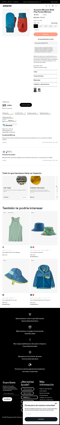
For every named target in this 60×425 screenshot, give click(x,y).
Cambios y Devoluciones (26, 397)
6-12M (46, 27)
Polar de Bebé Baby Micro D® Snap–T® (40, 300)
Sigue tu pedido (27, 393)
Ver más (24, 197)
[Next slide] (56, 186)
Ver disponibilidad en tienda (45, 39)
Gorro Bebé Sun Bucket (36, 252)
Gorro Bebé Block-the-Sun (9, 300)
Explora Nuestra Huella (30, 346)
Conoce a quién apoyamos (30, 359)
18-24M (51, 27)
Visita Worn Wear (30, 333)
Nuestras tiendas (45, 393)
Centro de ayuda (27, 389)
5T (56, 27)
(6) (37, 304)
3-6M (41, 27)
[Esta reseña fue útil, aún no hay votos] (53, 142)
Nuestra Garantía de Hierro (30, 321)
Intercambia (43, 391)
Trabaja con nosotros (46, 397)
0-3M (36, 27)
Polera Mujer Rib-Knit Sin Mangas (11, 252)
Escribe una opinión (26, 104)
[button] (46, 6)
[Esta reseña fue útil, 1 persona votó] (53, 160)
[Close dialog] (56, 403)
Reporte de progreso (46, 388)
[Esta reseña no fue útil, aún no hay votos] (56, 142)
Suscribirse (41, 419)
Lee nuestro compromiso (30, 371)
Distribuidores (44, 395)
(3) (37, 256)
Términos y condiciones (46, 399)
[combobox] (7, 113)
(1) (9, 304)
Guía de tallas (54, 23)
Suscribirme (7, 399)
